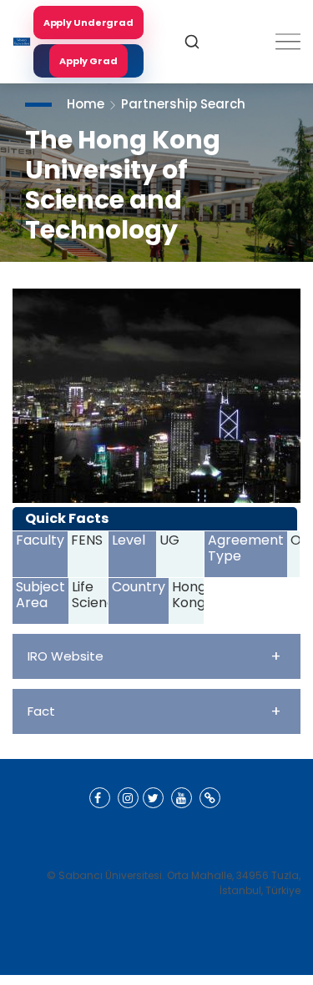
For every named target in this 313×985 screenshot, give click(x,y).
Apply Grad (88, 61)
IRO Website (154, 656)
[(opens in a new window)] (99, 797)
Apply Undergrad (88, 22)
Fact (154, 711)
